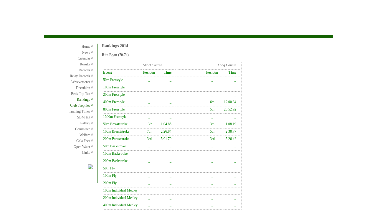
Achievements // (81, 82)
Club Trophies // (81, 105)
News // (87, 52)
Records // (86, 70)
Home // (87, 46)
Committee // (84, 129)
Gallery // (86, 123)
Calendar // (85, 58)
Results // (86, 64)
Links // (87, 153)
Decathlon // (84, 88)
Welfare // (86, 135)
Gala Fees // (84, 141)
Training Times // (81, 111)
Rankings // (85, 100)
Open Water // (83, 147)
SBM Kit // (85, 117)
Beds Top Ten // (82, 94)
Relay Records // (81, 76)
